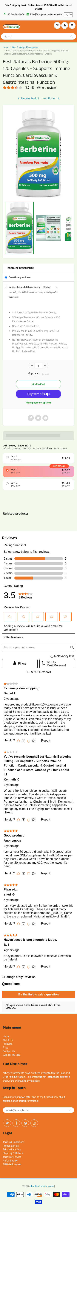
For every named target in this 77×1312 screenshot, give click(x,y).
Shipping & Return (13, 1153)
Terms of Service (12, 1157)
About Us (8, 1040)
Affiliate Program (12, 1164)
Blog (5, 1047)
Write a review (46, 87)
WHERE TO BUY (11, 1055)
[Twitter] (7, 1123)
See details (14, 296)
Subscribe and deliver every (25, 287)
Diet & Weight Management (25, 47)
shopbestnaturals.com (42, 1186)
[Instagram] (34, 1123)
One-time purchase (19, 277)
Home (5, 47)
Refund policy (10, 1160)
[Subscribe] (69, 1110)
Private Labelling (12, 1149)
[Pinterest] (25, 1123)
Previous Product (29, 98)
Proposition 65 (11, 1145)
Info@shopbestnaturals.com (46, 14)
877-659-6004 (16, 14)
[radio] (38, 458)
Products (8, 1044)
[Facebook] (16, 1123)
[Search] (71, 36)
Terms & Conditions (13, 1142)
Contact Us (9, 1051)
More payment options (38, 402)
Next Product (50, 98)
